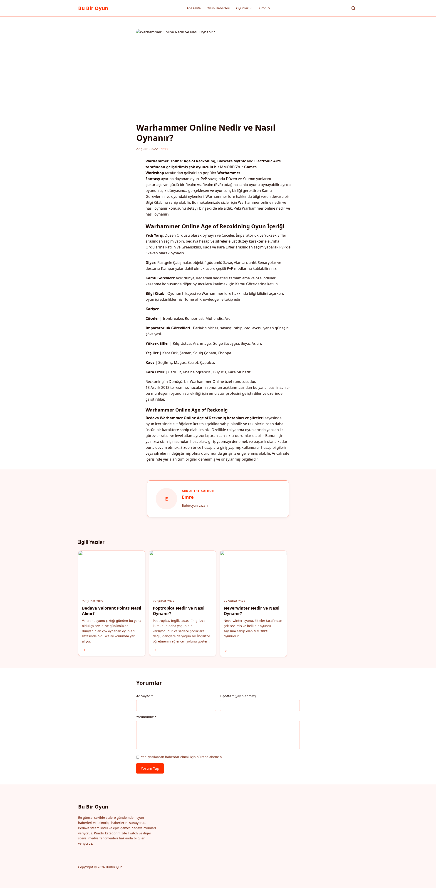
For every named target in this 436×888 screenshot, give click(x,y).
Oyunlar (242, 8)
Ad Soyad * (144, 696)
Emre (188, 497)
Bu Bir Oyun (93, 8)
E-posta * (238, 696)
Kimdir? (264, 8)
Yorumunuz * (146, 717)
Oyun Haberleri (218, 8)
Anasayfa (194, 8)
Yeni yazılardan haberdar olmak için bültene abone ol (182, 757)
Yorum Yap (150, 768)
